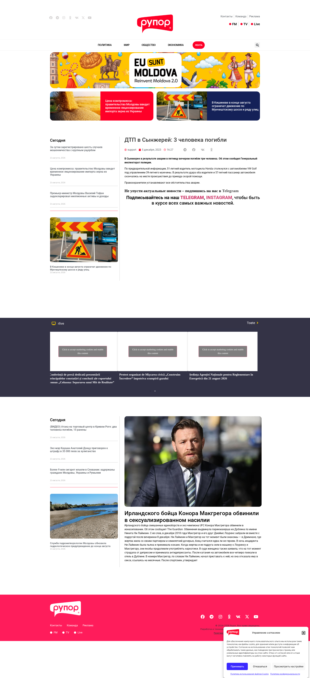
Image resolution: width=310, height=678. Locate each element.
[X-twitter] (83, 18)
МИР (126, 45)
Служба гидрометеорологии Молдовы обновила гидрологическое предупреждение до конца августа (80, 545)
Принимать (237, 666)
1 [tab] (150, 391)
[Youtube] (89, 18)
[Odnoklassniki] (70, 18)
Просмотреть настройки (288, 666)
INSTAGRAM (219, 197)
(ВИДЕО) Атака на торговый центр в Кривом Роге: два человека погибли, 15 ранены (83, 428)
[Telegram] (57, 18)
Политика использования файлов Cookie (249, 674)
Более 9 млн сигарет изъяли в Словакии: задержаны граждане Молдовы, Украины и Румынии (82, 471)
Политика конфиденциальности (285, 674)
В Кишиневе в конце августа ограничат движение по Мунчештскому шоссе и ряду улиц (235, 106)
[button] (303, 633)
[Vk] (76, 18)
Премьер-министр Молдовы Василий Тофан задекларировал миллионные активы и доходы (79, 195)
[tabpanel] (83, 359)
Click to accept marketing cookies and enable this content (82, 351)
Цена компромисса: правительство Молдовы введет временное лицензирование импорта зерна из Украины (127, 106)
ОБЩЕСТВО (149, 45)
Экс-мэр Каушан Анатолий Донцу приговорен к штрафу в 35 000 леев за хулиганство (79, 450)
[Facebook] (51, 18)
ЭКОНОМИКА (176, 45)
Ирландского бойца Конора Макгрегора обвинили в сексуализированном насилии (191, 516)
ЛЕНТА (198, 45)
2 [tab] (155, 391)
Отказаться (260, 666)
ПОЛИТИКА (105, 45)
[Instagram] (64, 18)
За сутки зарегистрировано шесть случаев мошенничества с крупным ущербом (76, 149)
